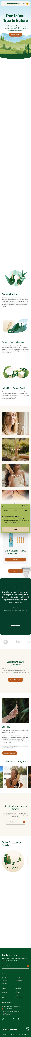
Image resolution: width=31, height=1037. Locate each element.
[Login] (27, 4)
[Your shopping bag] (24, 4)
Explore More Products (15, 571)
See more (15, 503)
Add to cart (15, 559)
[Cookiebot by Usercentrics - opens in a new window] (22, 506)
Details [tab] (15, 510)
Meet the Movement (9, 753)
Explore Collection (15, 34)
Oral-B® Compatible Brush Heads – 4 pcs (12, 552)
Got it (15, 529)
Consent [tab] (5, 510)
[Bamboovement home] (13, 3)
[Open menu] (3, 4)
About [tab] (25, 510)
